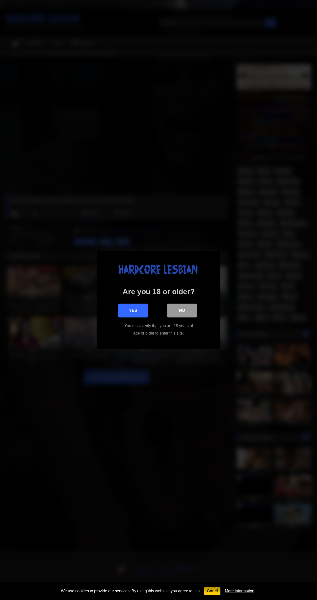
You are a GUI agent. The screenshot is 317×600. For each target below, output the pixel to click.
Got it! (212, 591)
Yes (133, 310)
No (182, 310)
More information (239, 591)
